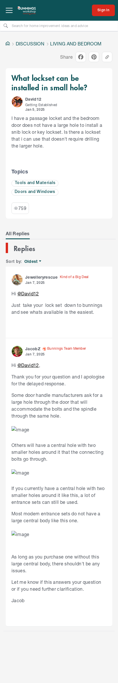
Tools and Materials (35, 183)
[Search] (5, 25)
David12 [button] (33, 99)
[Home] (8, 43)
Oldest (31, 261)
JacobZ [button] (32, 348)
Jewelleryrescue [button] (41, 277)
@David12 (28, 293)
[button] (17, 102)
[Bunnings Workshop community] (27, 10)
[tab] (17, 233)
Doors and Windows (35, 192)
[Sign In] (103, 10)
